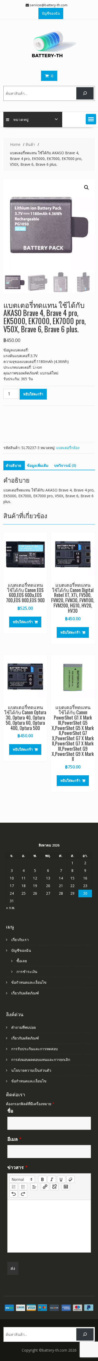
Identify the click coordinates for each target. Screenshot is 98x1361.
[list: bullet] (23, 1186)
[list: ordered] (13, 1186)
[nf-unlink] (54, 1186)
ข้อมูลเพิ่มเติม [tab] (37, 465)
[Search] (84, 93)
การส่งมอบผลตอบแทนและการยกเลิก (40, 1059)
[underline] (61, 1179)
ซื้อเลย (21, 960)
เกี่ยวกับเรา (20, 939)
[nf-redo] (23, 1194)
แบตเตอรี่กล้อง (67, 447)
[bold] (42, 1179)
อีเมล (14, 1139)
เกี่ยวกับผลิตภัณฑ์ (25, 993)
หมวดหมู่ (21, 119)
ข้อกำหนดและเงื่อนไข (29, 982)
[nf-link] (45, 1186)
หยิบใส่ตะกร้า (33, 394)
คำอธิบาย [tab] (13, 465)
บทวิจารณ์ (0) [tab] (65, 465)
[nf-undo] (13, 1194)
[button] (91, 119)
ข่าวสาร (17, 1167)
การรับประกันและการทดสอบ (34, 1048)
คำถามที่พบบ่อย (23, 1027)
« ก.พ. (10, 907)
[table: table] (66, 1186)
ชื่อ (10, 1111)
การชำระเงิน (26, 971)
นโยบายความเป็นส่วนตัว (31, 1070)
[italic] (52, 1179)
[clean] (70, 1179)
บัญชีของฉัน (51, 13)
